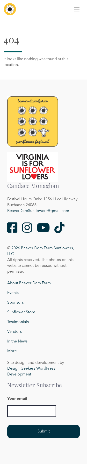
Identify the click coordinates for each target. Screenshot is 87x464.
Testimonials (18, 322)
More (12, 351)
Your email (17, 399)
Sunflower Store (21, 312)
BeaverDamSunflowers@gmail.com (38, 211)
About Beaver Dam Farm (29, 283)
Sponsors (15, 303)
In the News (17, 341)
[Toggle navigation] (76, 9)
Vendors (14, 332)
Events (13, 293)
